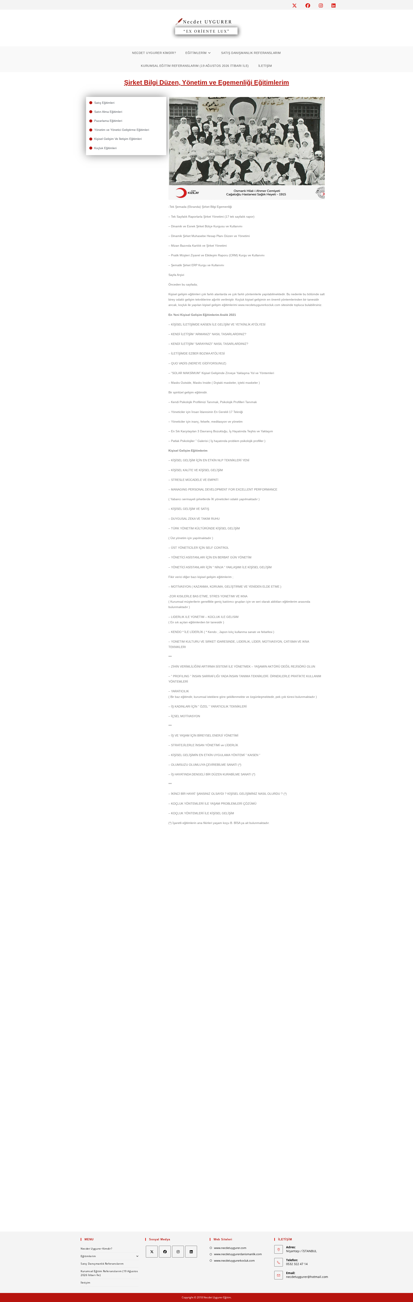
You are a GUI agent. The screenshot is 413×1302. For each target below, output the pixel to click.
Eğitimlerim (88, 1256)
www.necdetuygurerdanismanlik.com (238, 1254)
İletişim (85, 1282)
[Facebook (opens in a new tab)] (310, 5)
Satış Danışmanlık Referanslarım (102, 1263)
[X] (152, 1252)
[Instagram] (178, 1252)
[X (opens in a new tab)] (296, 5)
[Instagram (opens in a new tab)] (323, 5)
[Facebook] (165, 1252)
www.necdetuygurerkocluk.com (234, 1260)
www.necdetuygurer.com (230, 1248)
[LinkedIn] (191, 1252)
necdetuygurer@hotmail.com (307, 1277)
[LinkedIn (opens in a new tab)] (332, 5)
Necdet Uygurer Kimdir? (96, 1248)
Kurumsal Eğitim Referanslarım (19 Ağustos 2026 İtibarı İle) (109, 1273)
